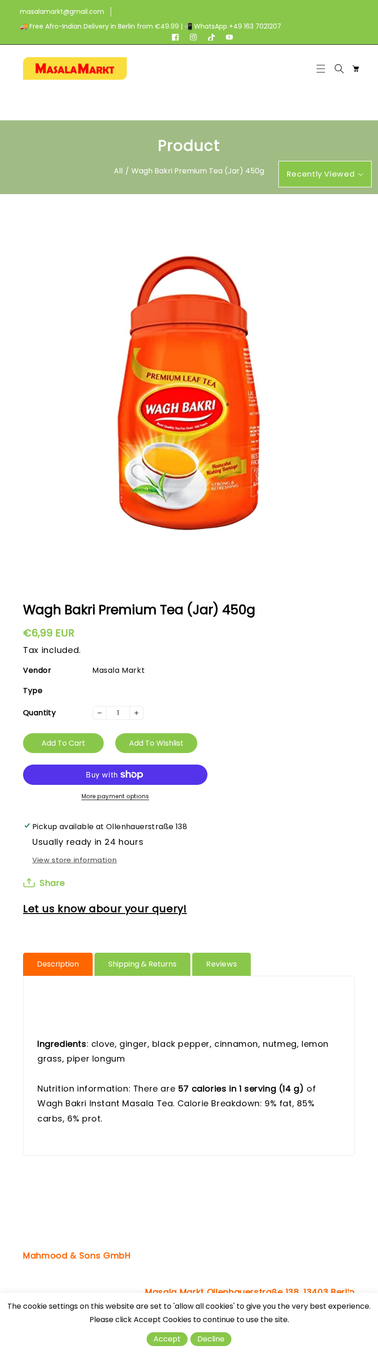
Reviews (221, 964)
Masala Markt (118, 670)
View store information (74, 860)
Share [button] (52, 883)
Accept (167, 1339)
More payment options (115, 796)
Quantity (39, 712)
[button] (323, 69)
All (118, 171)
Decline (210, 1339)
